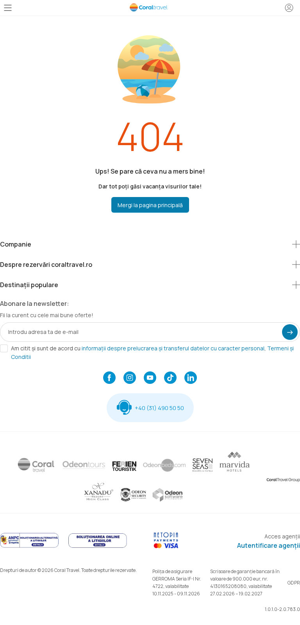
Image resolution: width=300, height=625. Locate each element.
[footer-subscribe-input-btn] (290, 332)
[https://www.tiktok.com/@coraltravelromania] (170, 378)
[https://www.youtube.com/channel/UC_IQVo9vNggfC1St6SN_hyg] (150, 378)
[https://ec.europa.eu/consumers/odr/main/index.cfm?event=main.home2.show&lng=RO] (97, 546)
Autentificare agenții (268, 545)
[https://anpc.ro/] (29, 546)
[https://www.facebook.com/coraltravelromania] (109, 378)
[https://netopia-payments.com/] (166, 546)
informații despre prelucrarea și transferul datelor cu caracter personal (173, 348)
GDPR (294, 582)
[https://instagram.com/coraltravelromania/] (129, 378)
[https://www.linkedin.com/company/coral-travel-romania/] (190, 378)
